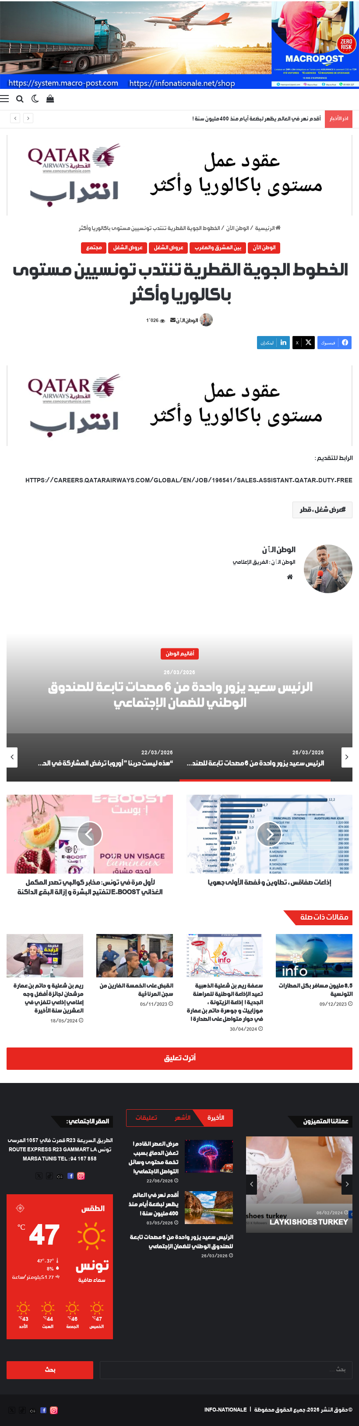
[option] (179, 694)
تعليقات (146, 1118)
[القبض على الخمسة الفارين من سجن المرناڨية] (134, 955)
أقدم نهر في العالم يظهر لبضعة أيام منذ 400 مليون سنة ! (153, 1204)
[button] (179, 175)
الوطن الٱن (187, 321)
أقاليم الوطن (179, 654)
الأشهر (182, 1118)
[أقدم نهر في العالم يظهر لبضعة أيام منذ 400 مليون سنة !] (209, 1207)
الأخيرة (215, 1118)
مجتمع (94, 248)
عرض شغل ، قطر (320, 510)
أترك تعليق (179, 1058)
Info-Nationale (225, 1410)
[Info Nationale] (179, 45)
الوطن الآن (237, 229)
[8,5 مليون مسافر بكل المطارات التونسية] (314, 955)
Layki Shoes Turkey (309, 1222)
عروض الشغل (168, 248)
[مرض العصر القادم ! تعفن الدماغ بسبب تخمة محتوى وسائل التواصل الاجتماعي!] (209, 1156)
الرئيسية (265, 229)
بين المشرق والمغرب (217, 248)
